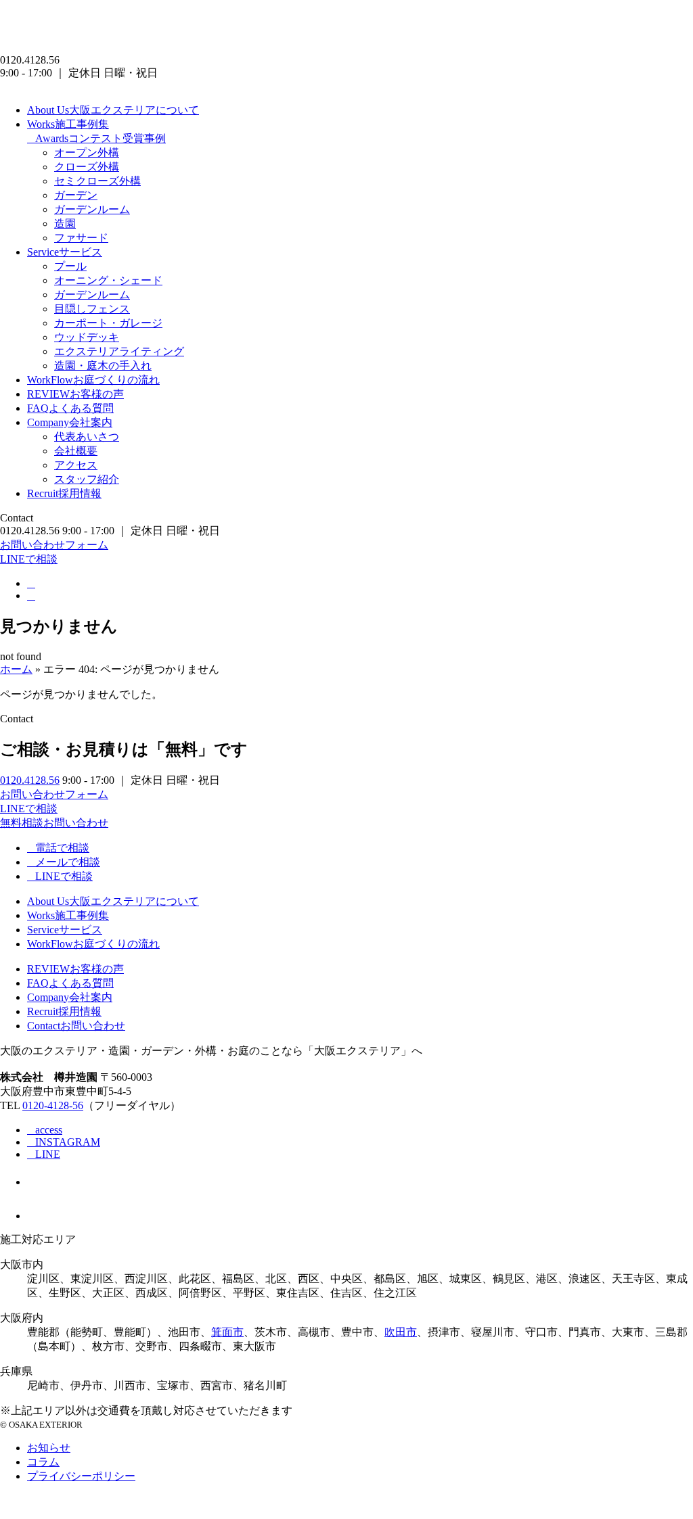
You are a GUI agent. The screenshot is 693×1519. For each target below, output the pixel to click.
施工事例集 (68, 124)
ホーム (16, 669)
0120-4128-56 (52, 1105)
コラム (43, 1462)
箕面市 (227, 1332)
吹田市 (400, 1332)
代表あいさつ (86, 436)
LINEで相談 (29, 559)
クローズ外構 (86, 166)
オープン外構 (86, 152)
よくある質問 (70, 408)
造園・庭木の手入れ (103, 365)
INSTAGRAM (67, 1142)
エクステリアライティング (119, 351)
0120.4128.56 (30, 780)
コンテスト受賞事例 (100, 138)
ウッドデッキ (86, 337)
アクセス (75, 465)
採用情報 (64, 493)
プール (70, 266)
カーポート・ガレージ (108, 323)
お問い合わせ (76, 1025)
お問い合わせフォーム (54, 545)
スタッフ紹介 (86, 479)
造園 (65, 223)
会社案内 (69, 422)
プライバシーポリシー (81, 1476)
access (48, 1130)
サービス (64, 252)
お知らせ (48, 1447)
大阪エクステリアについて (113, 110)
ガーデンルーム (92, 209)
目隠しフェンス (92, 308)
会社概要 (75, 451)
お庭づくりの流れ (93, 379)
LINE (47, 1154)
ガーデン (75, 195)
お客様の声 (75, 394)
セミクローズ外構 (97, 181)
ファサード (81, 237)
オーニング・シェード (108, 280)
